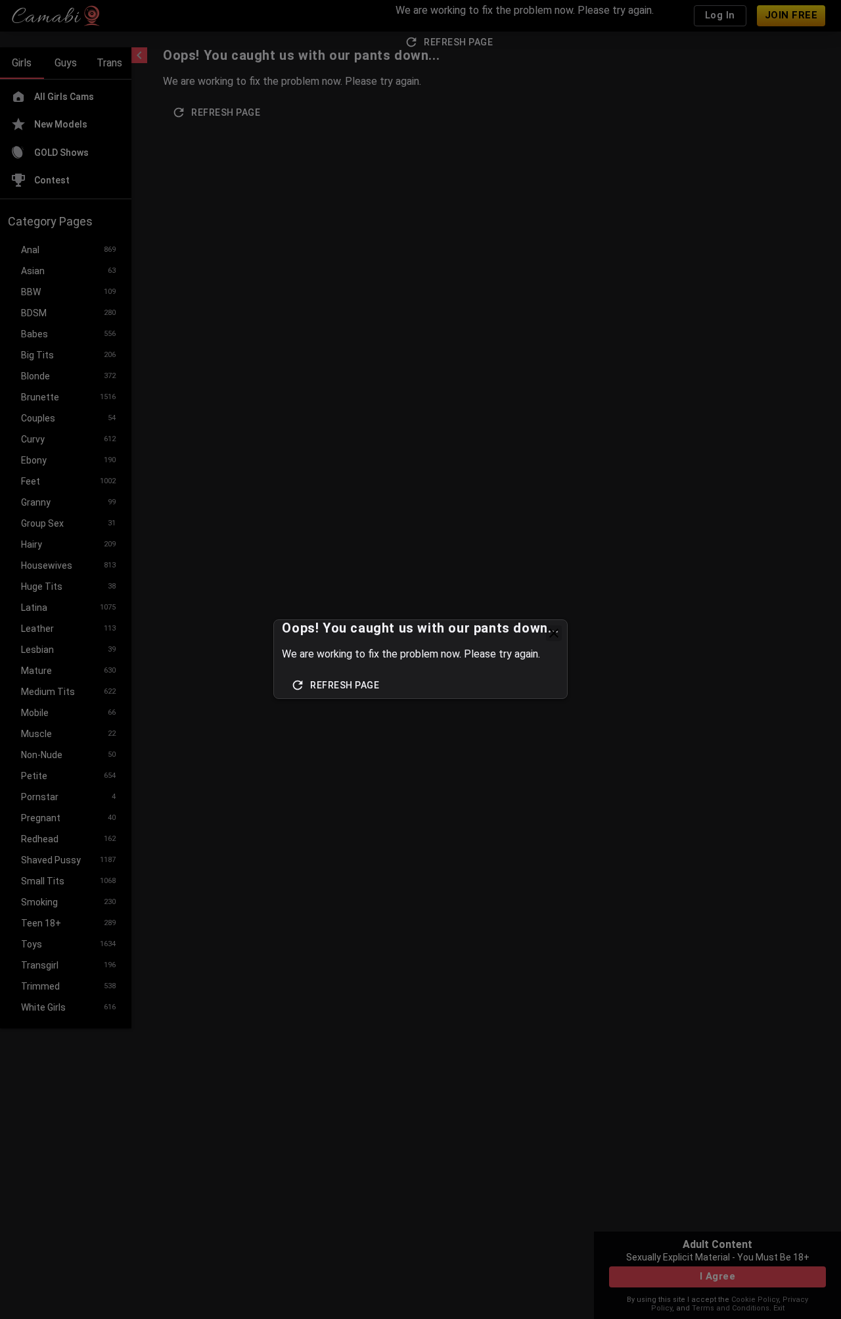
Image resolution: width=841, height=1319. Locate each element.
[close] (554, 633)
